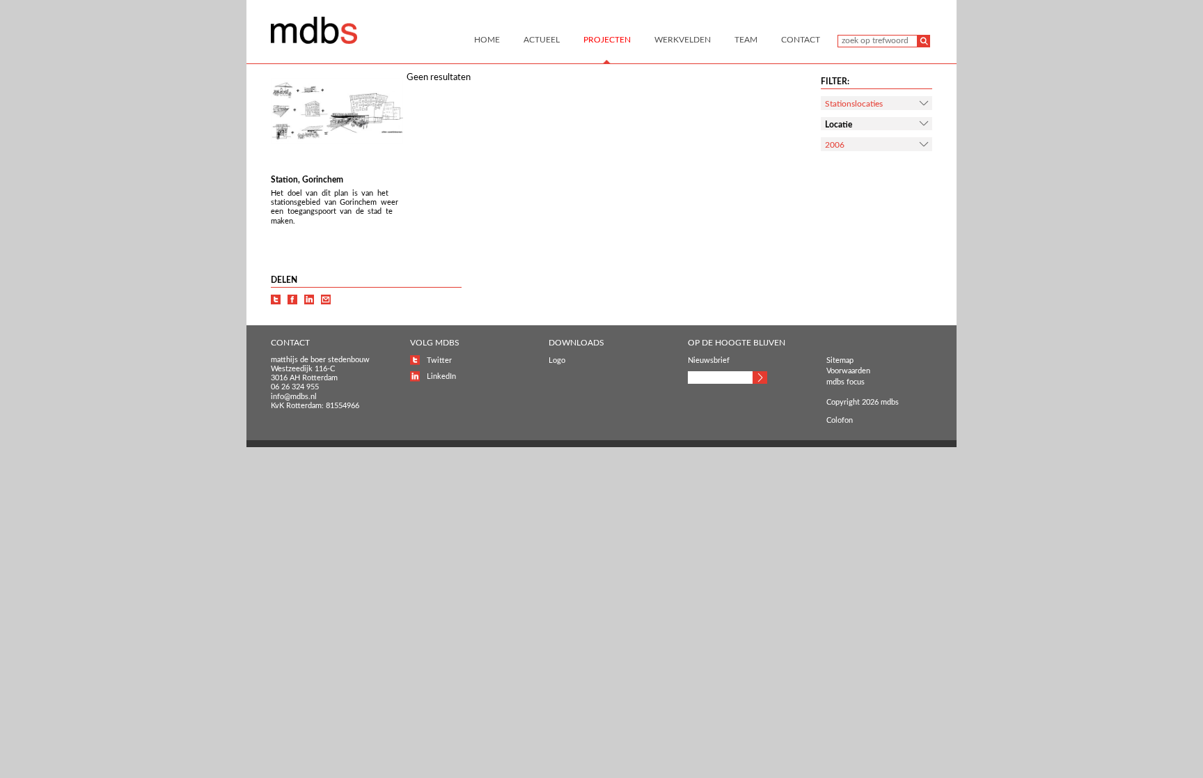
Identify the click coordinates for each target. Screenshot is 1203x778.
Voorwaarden (848, 371)
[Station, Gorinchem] (337, 142)
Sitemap (840, 360)
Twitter (439, 360)
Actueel (542, 40)
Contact (800, 40)
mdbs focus (845, 382)
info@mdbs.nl (294, 396)
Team (745, 40)
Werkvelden (682, 40)
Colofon (839, 420)
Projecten (607, 40)
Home (487, 40)
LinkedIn (441, 376)
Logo (557, 360)
